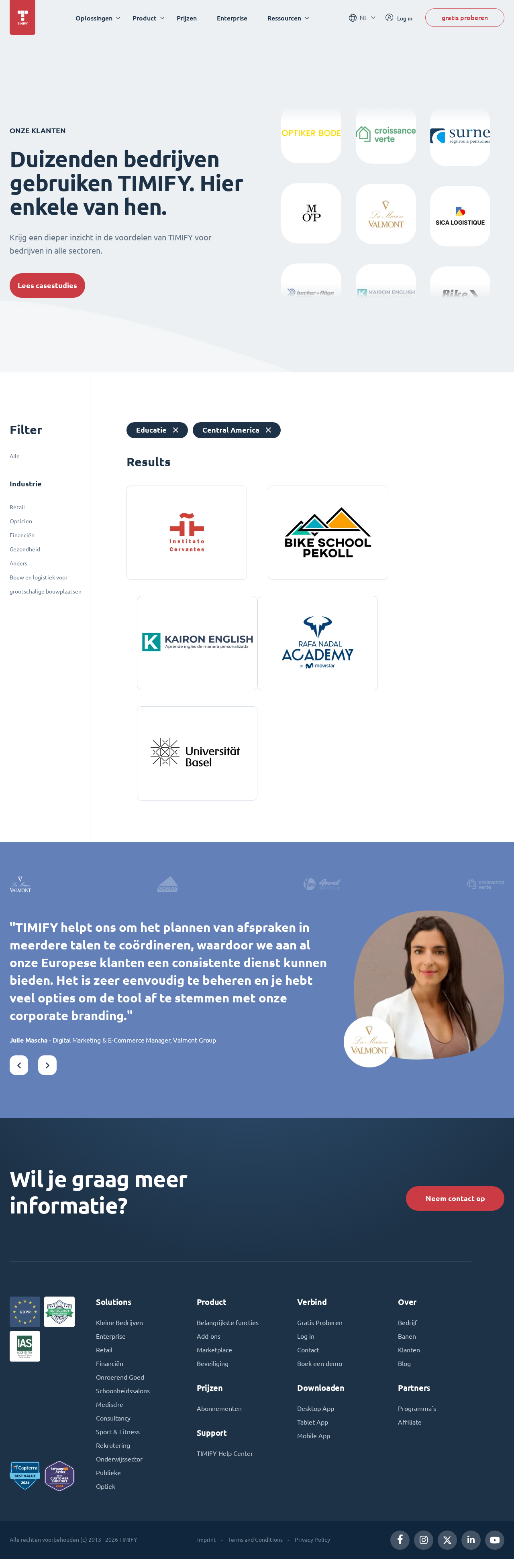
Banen (407, 1336)
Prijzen (187, 18)
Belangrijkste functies (228, 1322)
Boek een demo (319, 1363)
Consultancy (113, 1418)
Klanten (409, 1350)
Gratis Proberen (320, 1322)
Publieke (108, 1472)
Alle (15, 456)
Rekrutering (113, 1445)
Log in (305, 1336)
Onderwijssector (119, 1459)
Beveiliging (212, 1363)
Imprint (206, 1540)
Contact (308, 1350)
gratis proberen (465, 17)
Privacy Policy (312, 1540)
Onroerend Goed (120, 1377)
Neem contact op (455, 1198)
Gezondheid (25, 549)
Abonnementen (219, 1408)
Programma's (417, 1408)
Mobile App (313, 1435)
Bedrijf (407, 1322)
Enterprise (232, 18)
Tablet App (312, 1422)
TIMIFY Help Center (225, 1453)
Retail (17, 507)
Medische (109, 1404)
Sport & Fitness (118, 1431)
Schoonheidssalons (123, 1390)
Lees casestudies (47, 285)
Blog (404, 1363)
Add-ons (208, 1336)
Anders (18, 563)
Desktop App (315, 1408)
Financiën (22, 535)
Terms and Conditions (255, 1540)
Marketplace (214, 1350)
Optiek (105, 1486)
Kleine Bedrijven (119, 1322)
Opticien (21, 521)
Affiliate (410, 1422)
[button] (19, 1065)
